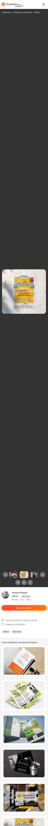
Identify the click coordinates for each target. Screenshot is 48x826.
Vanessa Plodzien (20, 592)
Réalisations (7, 12)
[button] (5, 574)
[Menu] (43, 4)
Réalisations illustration (23, 12)
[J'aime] (17, 582)
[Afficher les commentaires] (24, 582)
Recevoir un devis (24, 607)
